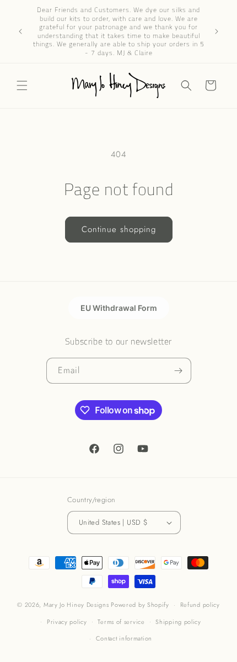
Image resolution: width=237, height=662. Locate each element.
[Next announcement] (216, 31)
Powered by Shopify (140, 604)
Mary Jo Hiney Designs (76, 604)
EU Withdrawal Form (118, 308)
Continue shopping (119, 229)
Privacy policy (67, 621)
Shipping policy (178, 621)
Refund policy (200, 604)
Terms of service (121, 621)
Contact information (124, 638)
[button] (22, 85)
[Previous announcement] (20, 31)
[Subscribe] (178, 371)
